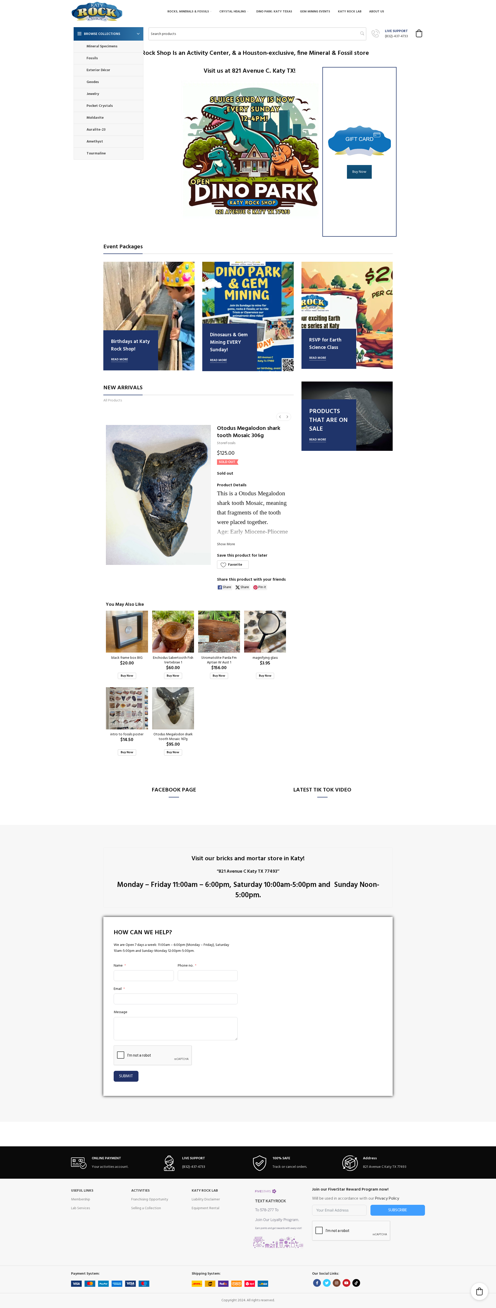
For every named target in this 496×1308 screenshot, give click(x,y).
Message (120, 1012)
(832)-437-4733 (396, 36)
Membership (80, 1199)
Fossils (230, 443)
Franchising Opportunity (149, 1199)
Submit (126, 1076)
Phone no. (185, 966)
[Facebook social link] (317, 1283)
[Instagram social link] (336, 1283)
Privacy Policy (387, 1198)
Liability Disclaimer (206, 1199)
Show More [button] (226, 544)
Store (221, 443)
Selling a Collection (146, 1208)
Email (118, 989)
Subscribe (397, 1210)
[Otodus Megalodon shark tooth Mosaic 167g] (173, 708)
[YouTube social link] (346, 1283)
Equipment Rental (205, 1208)
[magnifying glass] (265, 632)
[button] (419, 33)
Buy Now (359, 172)
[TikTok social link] (356, 1283)
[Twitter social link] (327, 1283)
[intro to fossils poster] (127, 708)
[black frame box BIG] (127, 632)
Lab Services (80, 1208)
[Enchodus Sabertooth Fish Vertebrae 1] (173, 632)
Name (118, 966)
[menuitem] (280, 417)
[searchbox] (257, 33)
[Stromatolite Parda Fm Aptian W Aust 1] (219, 632)
